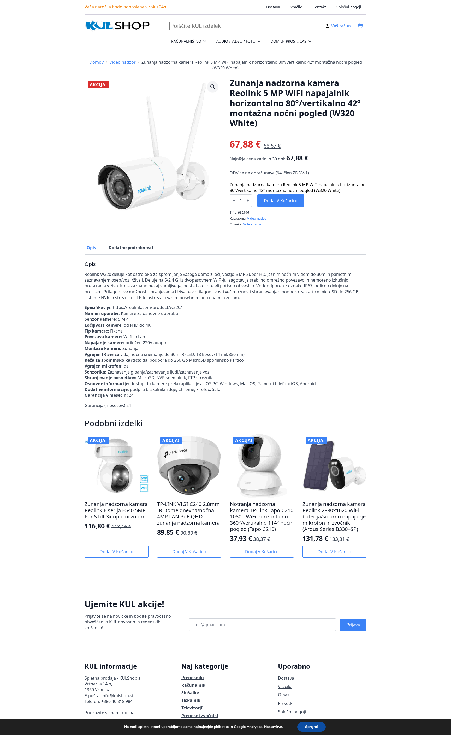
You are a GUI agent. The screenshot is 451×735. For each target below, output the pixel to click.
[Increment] (248, 200)
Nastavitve (273, 727)
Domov (96, 62)
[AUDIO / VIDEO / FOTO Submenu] (260, 41)
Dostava (273, 6)
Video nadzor (122, 62)
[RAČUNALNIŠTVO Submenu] (206, 41)
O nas (283, 695)
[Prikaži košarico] (360, 26)
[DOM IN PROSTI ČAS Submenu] (311, 41)
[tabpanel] (225, 335)
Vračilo (296, 6)
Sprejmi (311, 726)
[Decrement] (234, 200)
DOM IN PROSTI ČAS (288, 41)
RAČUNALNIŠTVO (186, 41)
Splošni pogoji (348, 6)
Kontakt (319, 6)
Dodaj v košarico (281, 200)
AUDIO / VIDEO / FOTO (236, 41)
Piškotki (286, 703)
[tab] (91, 247)
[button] (212, 86)
